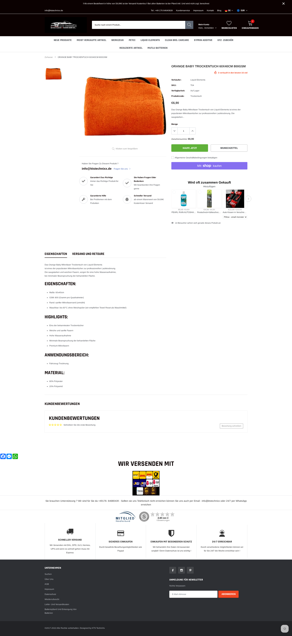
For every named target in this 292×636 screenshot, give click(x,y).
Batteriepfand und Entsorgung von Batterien (61, 611)
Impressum (198, 10)
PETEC (132, 40)
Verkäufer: (176, 80)
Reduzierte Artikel (130, 48)
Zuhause (49, 57)
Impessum (49, 589)
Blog (219, 10)
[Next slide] (248, 199)
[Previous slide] (170, 199)
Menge (174, 124)
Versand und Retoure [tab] (88, 254)
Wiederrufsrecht (52, 599)
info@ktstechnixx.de (54, 10)
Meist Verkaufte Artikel (91, 40)
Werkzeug (117, 40)
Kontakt (210, 10)
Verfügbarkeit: (178, 90)
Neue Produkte (63, 40)
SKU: (173, 85)
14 (176, 223)
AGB (47, 584)
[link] (53, 74)
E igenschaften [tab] (56, 254)
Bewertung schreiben (231, 426)
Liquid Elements (150, 40)
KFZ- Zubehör (225, 40)
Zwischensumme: (179, 139)
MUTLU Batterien (157, 48)
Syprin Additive (203, 40)
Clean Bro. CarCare (177, 40)
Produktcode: (177, 96)
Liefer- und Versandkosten (57, 604)
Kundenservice (183, 10)
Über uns (49, 579)
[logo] (66, 25)
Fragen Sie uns (121, 169)
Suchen (48, 574)
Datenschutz (50, 594)
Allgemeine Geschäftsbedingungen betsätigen (195, 157)
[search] (189, 25)
